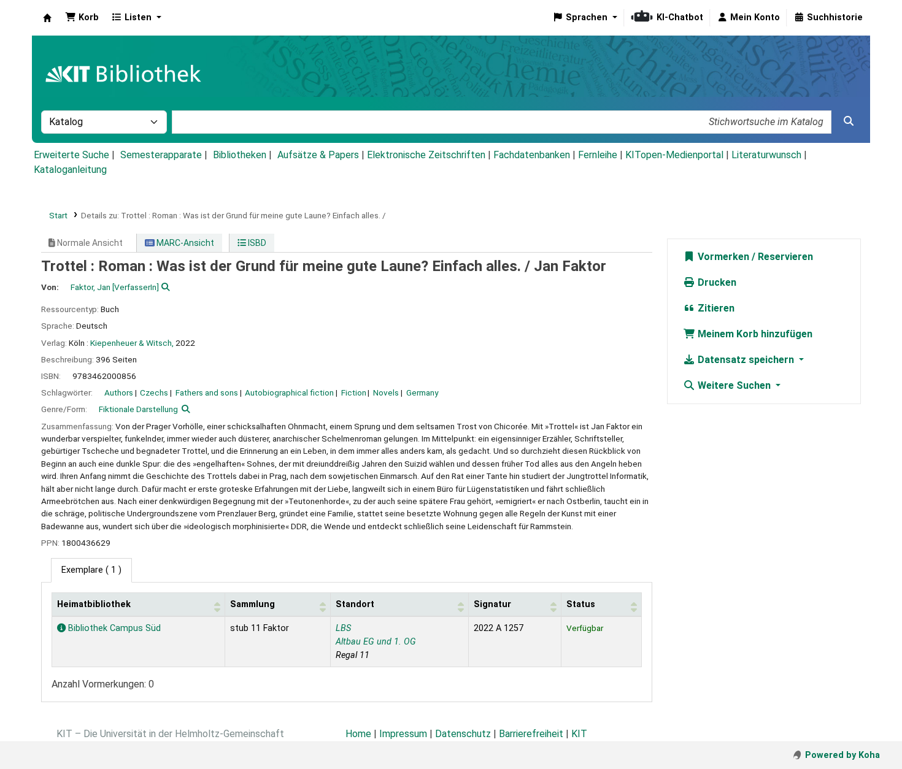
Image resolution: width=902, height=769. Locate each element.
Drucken (715, 282)
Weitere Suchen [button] (734, 385)
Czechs (154, 392)
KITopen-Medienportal (674, 155)
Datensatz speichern (745, 359)
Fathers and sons (206, 392)
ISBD (256, 243)
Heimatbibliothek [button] (94, 604)
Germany (422, 392)
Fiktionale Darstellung (138, 409)
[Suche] (848, 121)
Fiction (353, 392)
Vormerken (722, 256)
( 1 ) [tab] (91, 570)
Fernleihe (597, 155)
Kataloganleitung (70, 169)
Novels (386, 392)
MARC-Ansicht (184, 243)
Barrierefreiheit (531, 734)
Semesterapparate (161, 155)
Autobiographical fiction (289, 392)
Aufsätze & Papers (318, 155)
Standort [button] (355, 604)
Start (58, 215)
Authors (118, 392)
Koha (47, 17)
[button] (82, 17)
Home (358, 734)
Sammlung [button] (252, 604)
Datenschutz (463, 734)
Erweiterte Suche (71, 155)
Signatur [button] (492, 604)
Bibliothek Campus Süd (113, 628)
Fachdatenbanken (531, 155)
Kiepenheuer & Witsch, (132, 343)
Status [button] (580, 604)
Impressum (403, 734)
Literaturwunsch (766, 155)
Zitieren (714, 308)
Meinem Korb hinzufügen (753, 334)
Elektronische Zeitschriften (426, 155)
